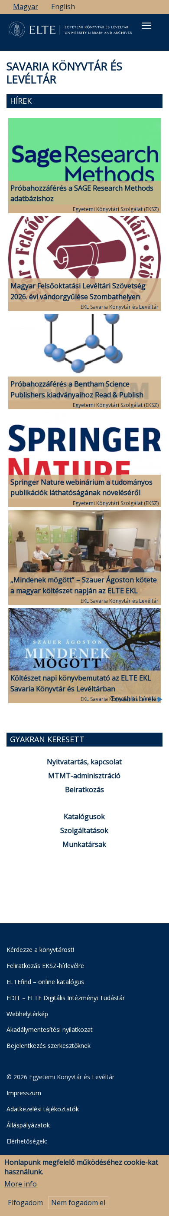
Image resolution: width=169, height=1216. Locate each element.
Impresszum (23, 1093)
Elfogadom (25, 1202)
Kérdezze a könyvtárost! (40, 949)
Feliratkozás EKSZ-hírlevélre (45, 966)
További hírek (133, 699)
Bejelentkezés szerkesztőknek (48, 1045)
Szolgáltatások (84, 830)
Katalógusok (84, 816)
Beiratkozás (84, 789)
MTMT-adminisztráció (84, 775)
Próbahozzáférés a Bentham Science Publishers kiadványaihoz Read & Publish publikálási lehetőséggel (76, 394)
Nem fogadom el (78, 1202)
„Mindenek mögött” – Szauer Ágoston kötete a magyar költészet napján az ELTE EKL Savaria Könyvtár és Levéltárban (83, 590)
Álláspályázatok (28, 1125)
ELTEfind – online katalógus (45, 982)
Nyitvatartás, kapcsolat (84, 762)
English (63, 6)
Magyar (25, 6)
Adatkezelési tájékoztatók (42, 1109)
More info (20, 1184)
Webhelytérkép (27, 1014)
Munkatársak (84, 844)
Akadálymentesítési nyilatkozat (49, 1029)
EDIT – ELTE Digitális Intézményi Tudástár (65, 998)
